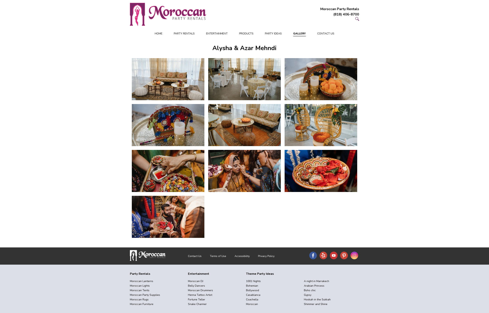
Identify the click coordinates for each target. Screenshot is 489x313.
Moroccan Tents (139, 290)
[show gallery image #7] (168, 171)
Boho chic (310, 290)
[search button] (357, 19)
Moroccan (252, 304)
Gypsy (307, 295)
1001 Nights (253, 281)
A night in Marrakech (316, 281)
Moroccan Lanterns (141, 281)
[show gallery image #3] (321, 79)
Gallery (299, 33)
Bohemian (252, 286)
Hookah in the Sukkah (317, 299)
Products (246, 33)
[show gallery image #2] (244, 79)
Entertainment (217, 33)
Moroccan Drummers (200, 290)
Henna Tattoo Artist (200, 295)
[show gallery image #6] (321, 125)
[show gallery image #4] (168, 125)
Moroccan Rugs (139, 299)
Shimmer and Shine (315, 304)
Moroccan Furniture (141, 304)
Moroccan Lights (140, 286)
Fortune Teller (196, 299)
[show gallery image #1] (168, 79)
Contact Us (325, 33)
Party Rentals (184, 33)
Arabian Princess (314, 286)
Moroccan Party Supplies (145, 295)
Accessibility (242, 256)
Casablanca (253, 295)
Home (158, 33)
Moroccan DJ (195, 281)
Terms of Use (218, 256)
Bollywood (252, 290)
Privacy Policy (266, 256)
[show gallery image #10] (168, 217)
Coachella (252, 299)
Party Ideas (273, 33)
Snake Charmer (197, 304)
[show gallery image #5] (244, 125)
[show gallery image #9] (321, 171)
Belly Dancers (196, 286)
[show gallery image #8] (244, 171)
